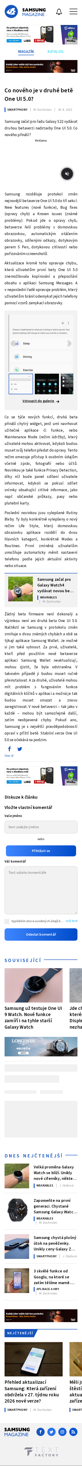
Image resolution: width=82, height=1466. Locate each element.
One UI (9, 756)
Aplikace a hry (47, 1289)
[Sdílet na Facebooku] (9, 750)
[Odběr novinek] (59, 12)
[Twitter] (51, 1432)
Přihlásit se (41, 850)
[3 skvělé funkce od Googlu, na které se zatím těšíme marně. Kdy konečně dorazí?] (17, 1280)
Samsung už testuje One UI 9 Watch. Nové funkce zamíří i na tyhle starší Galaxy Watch (33, 1017)
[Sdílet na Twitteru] (19, 750)
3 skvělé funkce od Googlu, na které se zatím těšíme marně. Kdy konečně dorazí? (52, 1276)
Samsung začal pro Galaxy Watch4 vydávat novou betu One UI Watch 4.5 (55, 585)
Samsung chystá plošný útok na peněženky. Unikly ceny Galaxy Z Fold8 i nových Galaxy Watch (55, 1243)
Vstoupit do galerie (39, 400)
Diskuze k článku (21, 797)
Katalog (56, 52)
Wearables (48, 597)
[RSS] (73, 1432)
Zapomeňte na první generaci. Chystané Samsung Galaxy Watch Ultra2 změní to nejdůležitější (55, 1206)
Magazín (26, 52)
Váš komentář (15, 861)
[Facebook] (40, 1432)
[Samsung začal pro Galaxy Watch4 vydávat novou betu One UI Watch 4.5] (20, 589)
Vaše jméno (13, 816)
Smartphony (17, 109)
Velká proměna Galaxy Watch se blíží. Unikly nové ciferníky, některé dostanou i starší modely (55, 1172)
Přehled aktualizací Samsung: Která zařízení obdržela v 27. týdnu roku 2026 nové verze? (32, 1391)
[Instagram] (62, 1432)
